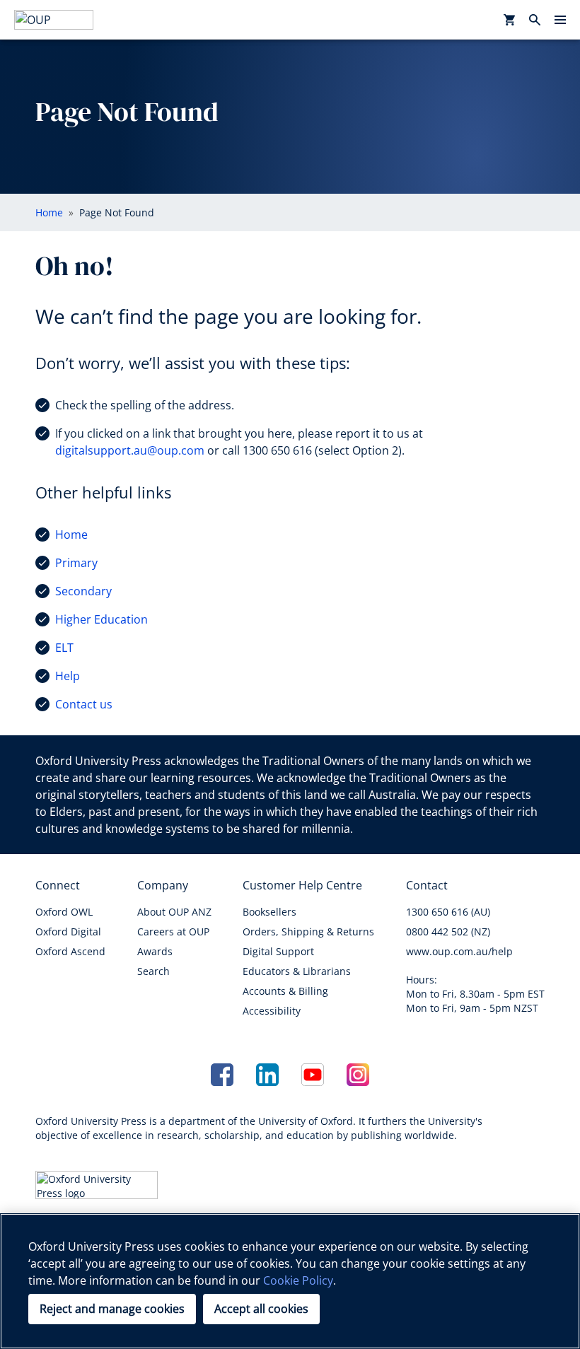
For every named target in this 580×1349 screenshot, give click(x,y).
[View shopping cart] (509, 19)
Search (153, 971)
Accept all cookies (261, 1308)
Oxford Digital (68, 931)
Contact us (83, 704)
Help (67, 676)
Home (71, 534)
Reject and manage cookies (112, 1308)
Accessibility (272, 1010)
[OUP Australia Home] (53, 20)
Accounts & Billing (285, 991)
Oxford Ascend (70, 951)
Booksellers (269, 911)
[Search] (534, 19)
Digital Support (278, 951)
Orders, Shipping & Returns (308, 931)
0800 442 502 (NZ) (448, 931)
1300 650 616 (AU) (448, 911)
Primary (76, 563)
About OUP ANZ (174, 911)
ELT (64, 647)
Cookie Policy (298, 1280)
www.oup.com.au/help (459, 951)
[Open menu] (560, 19)
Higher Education (101, 619)
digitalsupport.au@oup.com (129, 450)
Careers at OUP (173, 931)
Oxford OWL (64, 911)
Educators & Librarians (297, 971)
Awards (155, 951)
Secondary (83, 591)
